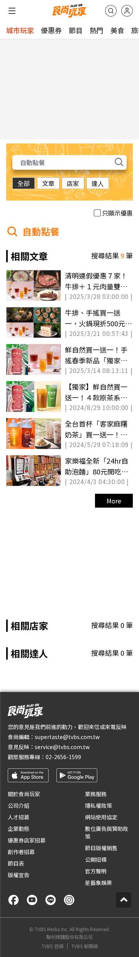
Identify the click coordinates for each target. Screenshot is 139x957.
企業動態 (18, 828)
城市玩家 (20, 30)
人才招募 (18, 817)
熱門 (96, 30)
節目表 (16, 863)
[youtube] (32, 900)
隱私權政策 (98, 805)
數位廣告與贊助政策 (106, 832)
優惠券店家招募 (27, 840)
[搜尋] (111, 11)
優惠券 (51, 30)
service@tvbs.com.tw (62, 747)
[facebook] (13, 900)
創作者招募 (21, 852)
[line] (50, 900)
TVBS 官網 (52, 946)
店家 (73, 183)
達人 (98, 183)
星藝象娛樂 (98, 882)
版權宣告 (18, 875)
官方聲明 (96, 871)
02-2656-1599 (63, 757)
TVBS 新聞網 (84, 946)
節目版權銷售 (101, 848)
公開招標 (96, 859)
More (114, 500)
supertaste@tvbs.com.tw (67, 737)
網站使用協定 (101, 817)
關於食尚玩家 (24, 794)
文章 (48, 183)
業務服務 (96, 794)
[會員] (127, 11)
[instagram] (69, 900)
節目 (76, 30)
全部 (23, 183)
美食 (117, 30)
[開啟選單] (12, 11)
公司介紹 (18, 805)
